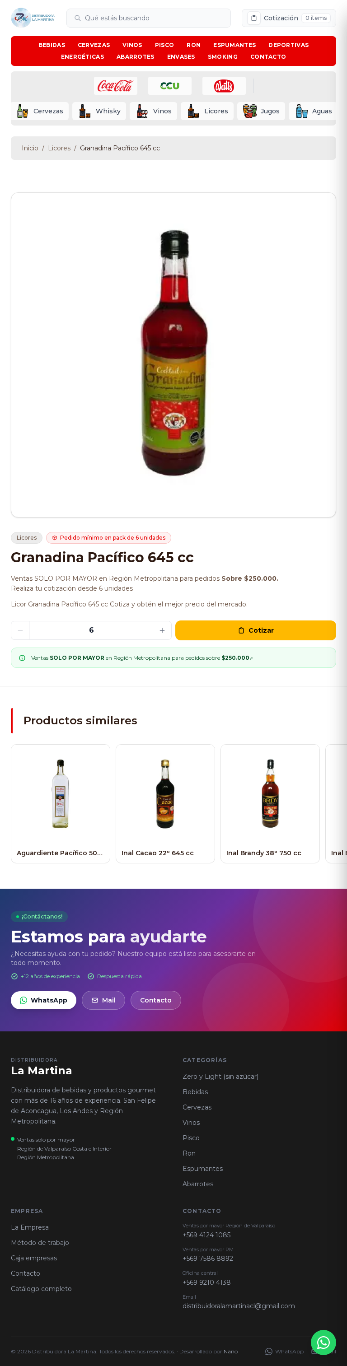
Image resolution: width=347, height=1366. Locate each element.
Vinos (132, 45)
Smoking (223, 56)
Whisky (108, 111)
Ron (194, 45)
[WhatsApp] (323, 1342)
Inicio (30, 148)
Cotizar (261, 630)
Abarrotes (136, 56)
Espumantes (234, 45)
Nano (231, 1351)
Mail (109, 1000)
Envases (181, 56)
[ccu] (170, 86)
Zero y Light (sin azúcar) (220, 1076)
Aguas (322, 111)
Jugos (270, 111)
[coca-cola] (115, 86)
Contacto (268, 56)
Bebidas (51, 45)
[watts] (224, 86)
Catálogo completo (41, 1289)
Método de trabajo (40, 1243)
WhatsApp (49, 1000)
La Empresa (30, 1227)
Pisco (164, 45)
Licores (216, 111)
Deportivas (288, 45)
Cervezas (94, 45)
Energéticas (82, 56)
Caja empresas (34, 1258)
